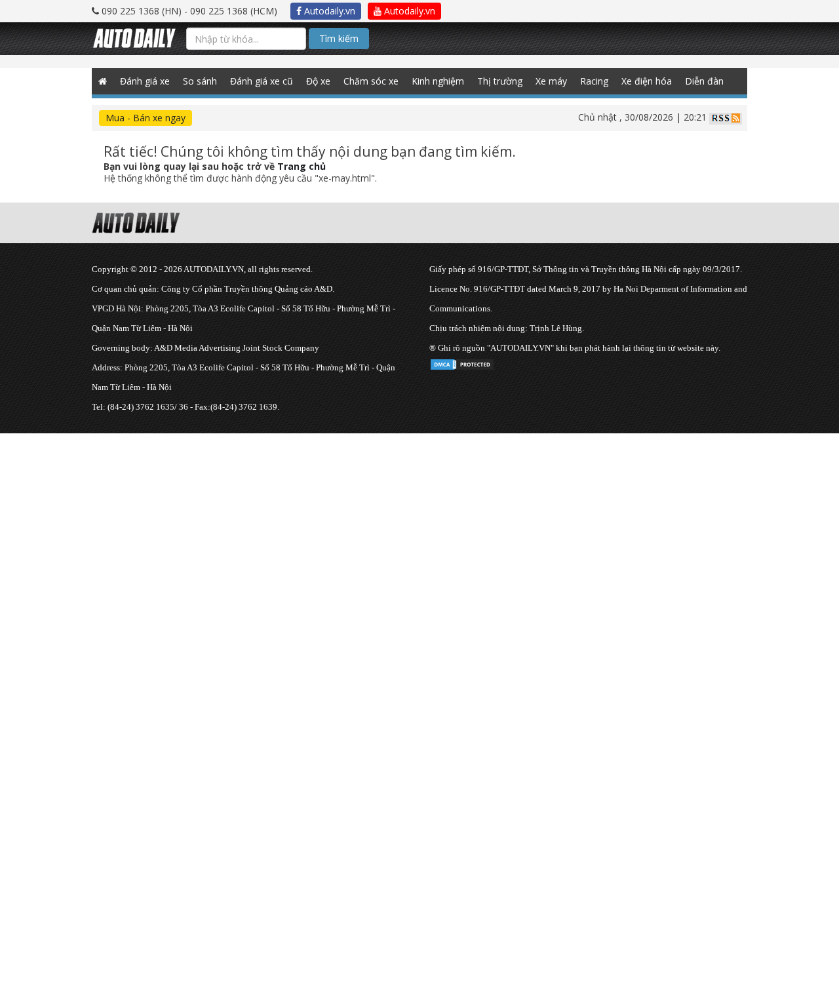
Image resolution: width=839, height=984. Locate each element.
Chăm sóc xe (371, 81)
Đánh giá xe (145, 81)
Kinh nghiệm (438, 81)
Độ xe (318, 81)
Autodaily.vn (328, 11)
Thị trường (499, 81)
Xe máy (551, 81)
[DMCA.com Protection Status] (462, 362)
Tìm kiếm (339, 38)
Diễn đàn (704, 81)
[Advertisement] (393, 525)
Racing (594, 81)
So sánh (200, 81)
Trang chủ (301, 166)
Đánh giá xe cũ (261, 81)
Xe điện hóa (646, 81)
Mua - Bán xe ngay (145, 117)
